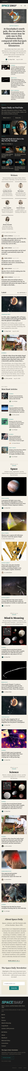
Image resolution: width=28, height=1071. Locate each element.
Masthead (4, 1038)
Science (3, 1020)
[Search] (21, 5)
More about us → (14, 960)
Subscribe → (8, 1057)
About (3, 1035)
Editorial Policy (5, 1040)
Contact (3, 1046)
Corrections (4, 1043)
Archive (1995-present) (7, 1028)
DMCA (25, 1067)
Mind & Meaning (6, 1023)
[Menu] (25, 5)
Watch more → (7, 117)
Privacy (14, 1067)
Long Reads (4, 1026)
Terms (20, 1067)
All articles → (22, 292)
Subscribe (5, 1)
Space (3, 1017)
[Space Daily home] (9, 5)
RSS (10, 1061)
